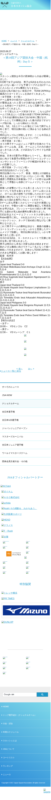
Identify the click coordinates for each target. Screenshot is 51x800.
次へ (30, 369)
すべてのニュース (10, 387)
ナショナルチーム (27, 41)
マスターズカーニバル (12, 436)
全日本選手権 (8, 412)
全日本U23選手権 (10, 420)
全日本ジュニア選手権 (12, 445)
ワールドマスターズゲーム (14, 453)
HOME (4, 41)
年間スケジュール (11, 732)
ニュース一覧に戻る (11, 371)
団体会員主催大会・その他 (14, 461)
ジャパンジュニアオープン (14, 428)
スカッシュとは (10, 740)
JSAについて (8, 749)
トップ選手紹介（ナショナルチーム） (19, 715)
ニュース (13, 41)
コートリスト (9, 757)
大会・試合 (8, 723)
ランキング (8, 766)
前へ (20, 369)
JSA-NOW (7, 395)
